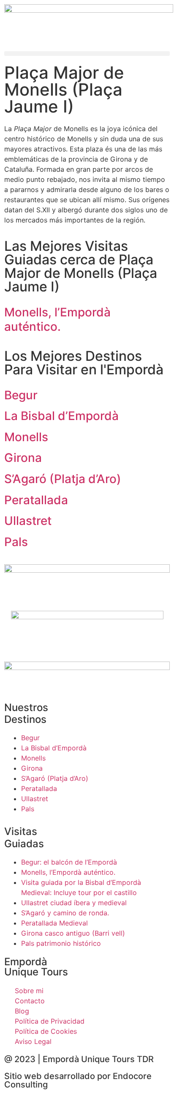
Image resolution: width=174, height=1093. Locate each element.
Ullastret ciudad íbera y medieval (74, 902)
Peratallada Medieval (54, 923)
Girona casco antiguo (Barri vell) (73, 933)
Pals (16, 542)
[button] (87, 53)
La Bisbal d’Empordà (61, 416)
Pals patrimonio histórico (61, 943)
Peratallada (36, 500)
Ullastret (28, 521)
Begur (21, 395)
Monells (26, 437)
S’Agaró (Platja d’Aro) (62, 479)
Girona (23, 457)
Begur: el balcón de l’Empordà (69, 862)
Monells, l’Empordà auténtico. (57, 319)
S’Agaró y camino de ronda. (65, 913)
